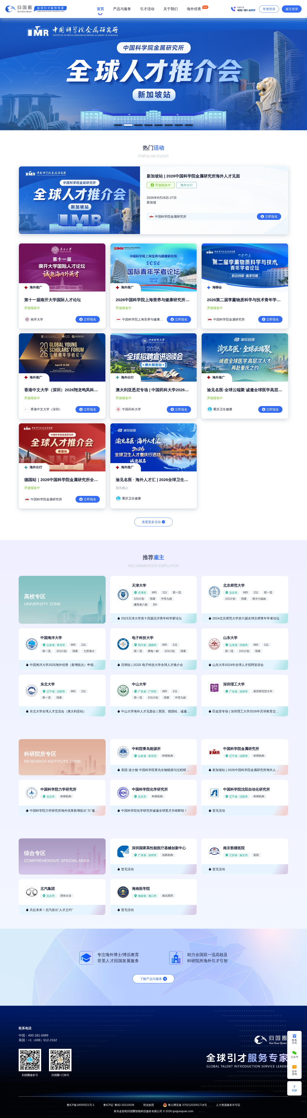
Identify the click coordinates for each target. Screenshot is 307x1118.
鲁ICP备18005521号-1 (80, 1105)
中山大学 (139, 684)
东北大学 (47, 684)
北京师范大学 (234, 585)
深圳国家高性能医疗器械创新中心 (159, 848)
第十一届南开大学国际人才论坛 (52, 300)
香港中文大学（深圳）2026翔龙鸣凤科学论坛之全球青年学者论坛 (83, 390)
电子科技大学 (143, 638)
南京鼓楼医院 (234, 848)
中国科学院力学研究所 (58, 789)
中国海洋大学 (51, 638)
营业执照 (148, 1105)
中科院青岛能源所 (146, 749)
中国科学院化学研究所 (150, 789)
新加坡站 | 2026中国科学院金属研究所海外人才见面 (193, 176)
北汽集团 (47, 888)
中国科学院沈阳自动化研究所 (246, 789)
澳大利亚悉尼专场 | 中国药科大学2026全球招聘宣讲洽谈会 (168, 390)
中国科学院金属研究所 (241, 749)
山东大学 (230, 638)
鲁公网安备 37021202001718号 (187, 1105)
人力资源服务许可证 (228, 1105)
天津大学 (139, 585)
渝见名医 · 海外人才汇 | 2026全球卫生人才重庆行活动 (164, 479)
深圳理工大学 (234, 684)
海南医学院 (141, 888)
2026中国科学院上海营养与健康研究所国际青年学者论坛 (167, 300)
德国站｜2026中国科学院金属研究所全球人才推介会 (71, 479)
